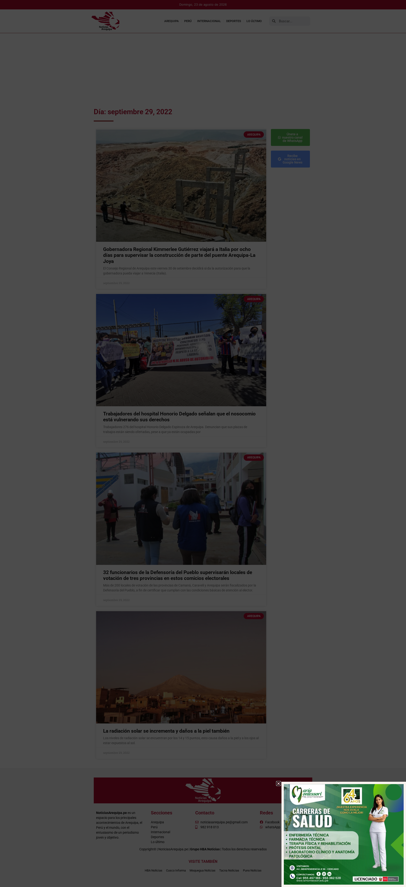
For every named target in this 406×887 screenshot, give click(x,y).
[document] (203, 443)
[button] (278, 783)
